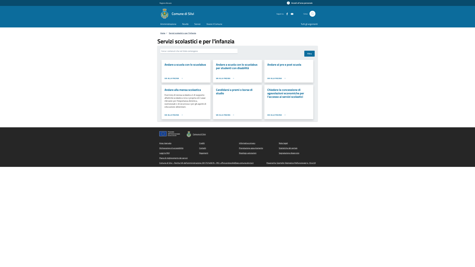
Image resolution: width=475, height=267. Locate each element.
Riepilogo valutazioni (247, 153)
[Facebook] (286, 13)
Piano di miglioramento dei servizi (173, 157)
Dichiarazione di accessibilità (171, 148)
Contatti (202, 148)
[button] (299, 3)
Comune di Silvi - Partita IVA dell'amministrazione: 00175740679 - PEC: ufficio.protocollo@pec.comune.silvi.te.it (206, 162)
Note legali (283, 143)
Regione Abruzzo (166, 3)
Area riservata (165, 143)
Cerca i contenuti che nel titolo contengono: (179, 51)
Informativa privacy (247, 143)
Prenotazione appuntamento (251, 148)
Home (162, 33)
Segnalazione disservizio (289, 153)
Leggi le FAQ (164, 153)
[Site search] (312, 14)
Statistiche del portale (288, 148)
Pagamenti (203, 153)
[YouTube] (291, 13)
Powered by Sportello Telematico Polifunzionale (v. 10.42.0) (291, 162)
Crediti (202, 143)
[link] (174, 78)
